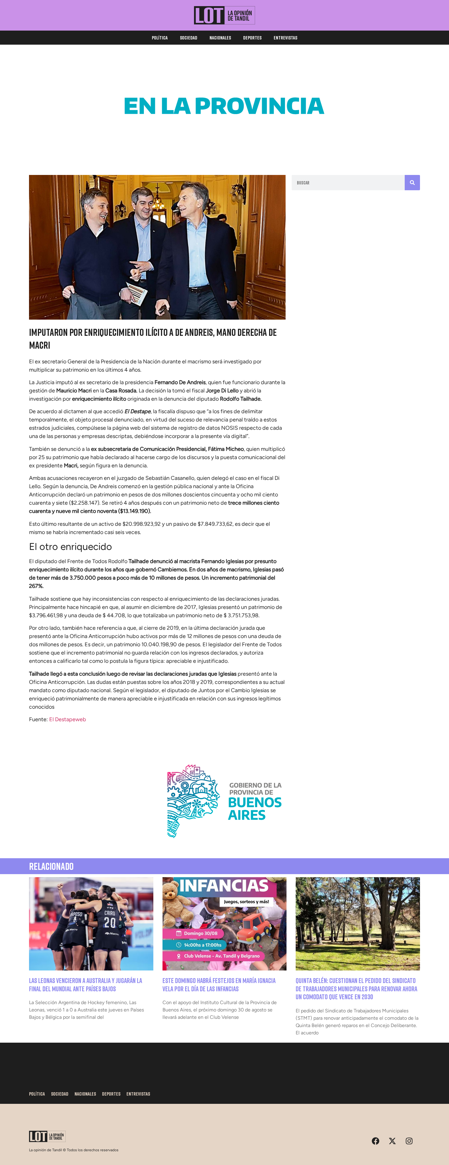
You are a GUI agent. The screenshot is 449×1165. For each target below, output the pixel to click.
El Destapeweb (67, 719)
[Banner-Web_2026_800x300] (224, 845)
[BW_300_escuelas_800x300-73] (224, 150)
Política (160, 38)
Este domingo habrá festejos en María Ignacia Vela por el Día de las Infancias (219, 984)
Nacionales (220, 38)
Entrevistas (285, 38)
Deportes (252, 38)
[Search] (412, 182)
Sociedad (188, 38)
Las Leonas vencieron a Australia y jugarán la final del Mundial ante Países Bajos (85, 984)
